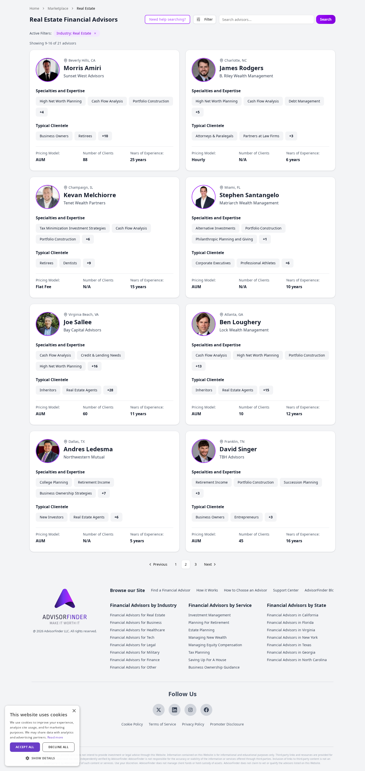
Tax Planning (199, 652)
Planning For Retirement (208, 622)
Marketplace (58, 8)
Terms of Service (162, 724)
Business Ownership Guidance (214, 667)
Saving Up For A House (207, 659)
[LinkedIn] (175, 710)
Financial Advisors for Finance (135, 659)
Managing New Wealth (207, 637)
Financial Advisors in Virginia (291, 630)
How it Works (207, 590)
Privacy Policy (193, 724)
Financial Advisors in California (292, 615)
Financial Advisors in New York (292, 637)
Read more (55, 737)
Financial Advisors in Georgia (291, 652)
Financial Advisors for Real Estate (137, 615)
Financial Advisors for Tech (132, 637)
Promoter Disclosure (227, 724)
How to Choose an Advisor (245, 590)
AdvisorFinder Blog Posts (325, 590)
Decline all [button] (58, 747)
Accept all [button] (25, 747)
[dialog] (42, 736)
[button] (42, 758)
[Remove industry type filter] (95, 33)
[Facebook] (206, 710)
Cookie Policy (132, 724)
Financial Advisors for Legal (133, 644)
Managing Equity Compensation (215, 644)
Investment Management (209, 615)
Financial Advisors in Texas (289, 644)
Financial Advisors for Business (136, 622)
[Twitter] (159, 710)
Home (34, 8)
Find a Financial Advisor (170, 590)
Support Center (286, 590)
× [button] (74, 711)
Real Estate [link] (86, 8)
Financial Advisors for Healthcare (137, 630)
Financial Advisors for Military (134, 652)
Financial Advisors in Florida (290, 622)
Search (325, 19)
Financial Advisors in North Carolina (297, 659)
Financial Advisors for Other (133, 667)
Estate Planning (201, 630)
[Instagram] (190, 710)
